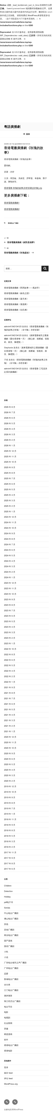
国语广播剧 (9, 946)
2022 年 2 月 (9, 676)
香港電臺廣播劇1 (11, 202)
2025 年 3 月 (9, 500)
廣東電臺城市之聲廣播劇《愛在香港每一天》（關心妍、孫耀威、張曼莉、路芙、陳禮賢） (26, 338)
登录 (6, 1067)
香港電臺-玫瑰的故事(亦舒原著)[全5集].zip (23, 187)
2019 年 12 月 (10, 786)
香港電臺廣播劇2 (11, 209)
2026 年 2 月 (9, 439)
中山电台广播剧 (11, 913)
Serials (7, 907)
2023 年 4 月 (9, 626)
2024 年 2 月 (9, 571)
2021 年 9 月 (9, 687)
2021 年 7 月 (9, 698)
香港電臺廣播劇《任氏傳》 (16, 309)
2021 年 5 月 (9, 709)
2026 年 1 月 (9, 445)
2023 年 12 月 (10, 582)
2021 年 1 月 (9, 731)
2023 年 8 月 (9, 604)
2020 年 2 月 (9, 780)
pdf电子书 (8, 902)
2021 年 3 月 (9, 720)
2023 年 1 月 (9, 643)
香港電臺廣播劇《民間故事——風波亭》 (22, 287)
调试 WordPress (30, 15)
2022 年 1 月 (9, 681)
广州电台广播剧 (11, 968)
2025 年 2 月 (9, 505)
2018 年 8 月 (9, 830)
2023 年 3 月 (9, 632)
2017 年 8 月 (9, 863)
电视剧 (7, 1017)
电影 (6, 1012)
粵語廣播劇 (12, 126)
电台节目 (8, 1006)
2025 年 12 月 (10, 450)
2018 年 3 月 (9, 841)
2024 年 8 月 (9, 538)
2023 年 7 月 (9, 610)
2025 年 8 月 (9, 472)
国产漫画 (8, 940)
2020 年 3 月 (9, 775)
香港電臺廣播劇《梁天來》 (16, 298)
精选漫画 (8, 1034)
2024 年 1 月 (9, 577)
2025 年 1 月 (9, 511)
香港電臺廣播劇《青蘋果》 (16, 304)
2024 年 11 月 (10, 522)
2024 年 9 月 (9, 533)
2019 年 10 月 (10, 791)
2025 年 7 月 (9, 478)
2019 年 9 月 (9, 797)
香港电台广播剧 (13, 223)
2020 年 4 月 (9, 769)
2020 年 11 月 (10, 742)
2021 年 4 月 (9, 714)
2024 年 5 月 (9, 555)
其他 (6, 924)
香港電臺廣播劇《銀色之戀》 (17, 293)
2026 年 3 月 (9, 434)
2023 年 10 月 (10, 593)
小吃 (6, 951)
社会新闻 (8, 1023)
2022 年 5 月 (9, 665)
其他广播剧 (9, 929)
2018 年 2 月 (9, 846)
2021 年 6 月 (9, 703)
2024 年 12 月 (10, 516)
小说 (6, 957)
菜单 (28, 134)
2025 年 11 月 (10, 456)
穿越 (6, 1028)
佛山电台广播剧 (11, 918)
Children (7, 885)
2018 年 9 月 (9, 824)
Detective (8, 891)
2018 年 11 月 (10, 819)
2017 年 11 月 (10, 852)
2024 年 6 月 (9, 549)
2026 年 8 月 (9, 406)
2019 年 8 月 (9, 802)
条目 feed (8, 1072)
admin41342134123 (23, 144)
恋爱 (6, 973)
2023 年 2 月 (9, 637)
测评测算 (8, 995)
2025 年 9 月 (9, 467)
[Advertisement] (26, 95)
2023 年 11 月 (10, 588)
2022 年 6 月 (9, 659)
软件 (6, 1039)
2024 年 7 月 (9, 544)
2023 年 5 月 (9, 621)
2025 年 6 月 (9, 483)
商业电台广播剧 (11, 935)
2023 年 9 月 (9, 599)
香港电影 (8, 1050)
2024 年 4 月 (9, 560)
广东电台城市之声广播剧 (15, 962)
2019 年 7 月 (9, 808)
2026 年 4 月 (9, 428)
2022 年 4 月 (9, 670)
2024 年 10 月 (10, 527)
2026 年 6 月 (9, 417)
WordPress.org (11, 1083)
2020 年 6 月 (9, 758)
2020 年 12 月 (10, 736)
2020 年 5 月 (9, 764)
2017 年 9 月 (9, 857)
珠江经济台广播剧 (12, 1001)
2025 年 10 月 (10, 461)
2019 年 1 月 (9, 813)
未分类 (7, 984)
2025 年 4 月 (9, 494)
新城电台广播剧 (11, 979)
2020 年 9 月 (9, 753)
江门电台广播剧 (11, 990)
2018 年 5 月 (9, 835)
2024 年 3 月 (9, 566)
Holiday (7, 896)
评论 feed (8, 1078)
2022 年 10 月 (10, 648)
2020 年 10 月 (10, 747)
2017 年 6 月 (9, 868)
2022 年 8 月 (9, 654)
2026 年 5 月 (9, 423)
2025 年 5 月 (9, 489)
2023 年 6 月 (9, 615)
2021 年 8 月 (9, 692)
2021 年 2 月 (9, 725)
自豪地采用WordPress (13, 1109)
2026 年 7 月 (9, 412)
